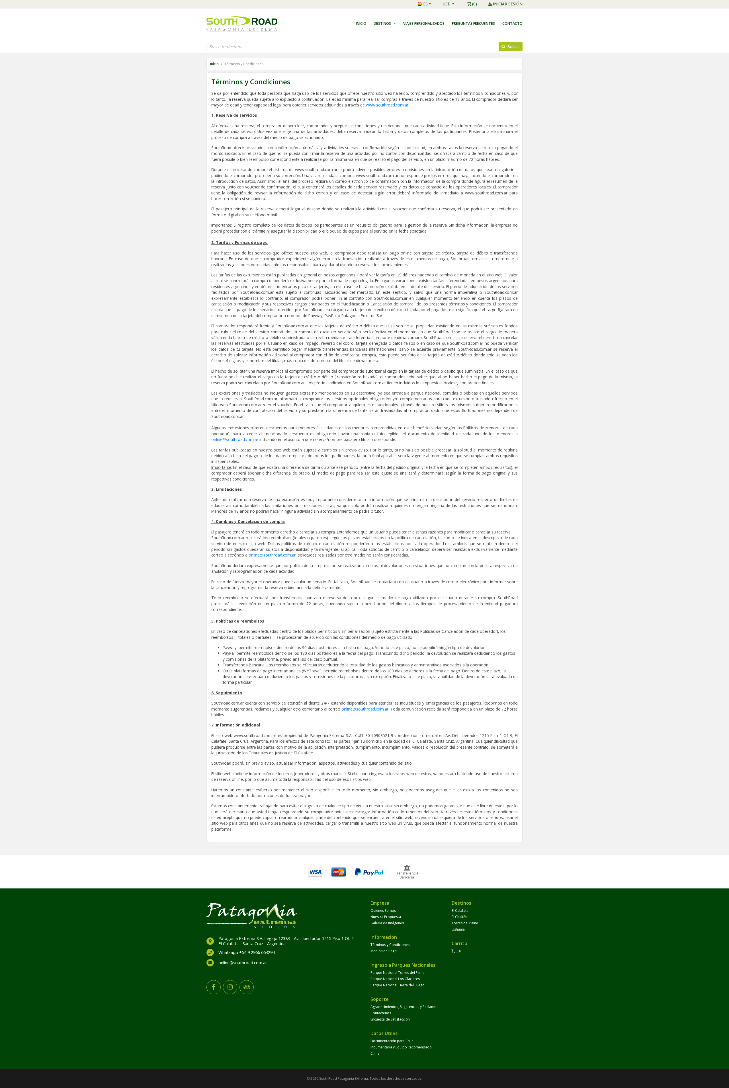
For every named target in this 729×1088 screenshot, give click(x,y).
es (425, 4)
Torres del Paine (465, 923)
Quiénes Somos (383, 910)
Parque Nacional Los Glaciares (395, 978)
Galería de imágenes (387, 923)
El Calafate (460, 910)
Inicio (361, 23)
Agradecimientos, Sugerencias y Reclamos (404, 1006)
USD (446, 4)
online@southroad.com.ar (234, 439)
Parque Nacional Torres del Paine (397, 972)
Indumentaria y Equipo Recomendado (401, 1047)
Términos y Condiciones (389, 944)
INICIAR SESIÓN (508, 4)
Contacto (512, 23)
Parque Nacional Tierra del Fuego (397, 985)
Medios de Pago (383, 951)
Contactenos (380, 1013)
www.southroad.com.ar (387, 105)
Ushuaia (458, 929)
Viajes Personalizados (424, 23)
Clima (375, 1053)
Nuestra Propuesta (385, 916)
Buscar (513, 46)
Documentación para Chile (391, 1040)
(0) (474, 4)
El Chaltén (459, 916)
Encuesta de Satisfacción (390, 1019)
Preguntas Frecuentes (473, 23)
